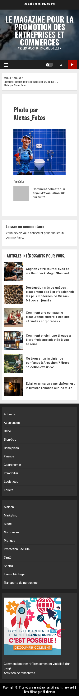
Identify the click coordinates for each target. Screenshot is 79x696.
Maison (9, 507)
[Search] (61, 64)
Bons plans (11, 448)
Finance (9, 456)
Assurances (12, 423)
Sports (8, 566)
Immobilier (11, 473)
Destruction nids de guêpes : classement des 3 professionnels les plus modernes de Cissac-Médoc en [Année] (13, 294)
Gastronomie (12, 465)
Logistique (11, 481)
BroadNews (30, 692)
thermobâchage (14, 574)
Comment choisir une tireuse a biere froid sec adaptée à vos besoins (13, 340)
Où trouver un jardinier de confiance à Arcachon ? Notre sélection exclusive (13, 363)
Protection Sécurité (17, 549)
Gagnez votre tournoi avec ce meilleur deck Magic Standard (13, 271)
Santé (8, 557)
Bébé (7, 431)
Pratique (9, 541)
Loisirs (8, 490)
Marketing (10, 515)
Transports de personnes (21, 583)
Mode (8, 524)
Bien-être (10, 439)
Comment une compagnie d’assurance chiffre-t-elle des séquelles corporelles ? (13, 317)
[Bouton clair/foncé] (49, 65)
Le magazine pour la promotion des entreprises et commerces (39, 30)
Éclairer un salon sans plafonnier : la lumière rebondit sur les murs (13, 386)
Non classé (11, 532)
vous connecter (33, 233)
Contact (72, 64)
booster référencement (33, 664)
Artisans (9, 414)
